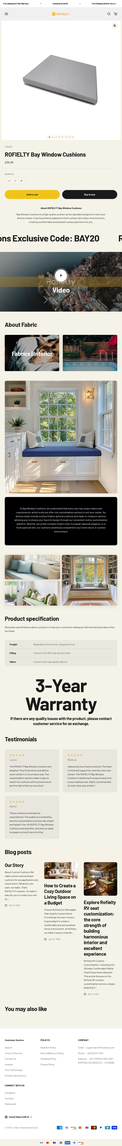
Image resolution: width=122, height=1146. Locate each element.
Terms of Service (13, 1053)
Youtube (9, 1098)
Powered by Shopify (29, 1127)
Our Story (14, 865)
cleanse (9, 1064)
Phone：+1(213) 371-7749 (90, 1053)
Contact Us (10, 1058)
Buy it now (89, 194)
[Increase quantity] (21, 180)
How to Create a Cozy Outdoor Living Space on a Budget (60, 894)
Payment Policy (48, 1047)
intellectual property (15, 1075)
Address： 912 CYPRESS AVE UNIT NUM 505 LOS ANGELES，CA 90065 (96, 1060)
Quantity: (9, 173)
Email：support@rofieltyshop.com (96, 1047)
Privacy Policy (47, 1064)
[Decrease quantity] (9, 180)
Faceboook (10, 1103)
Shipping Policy (48, 1058)
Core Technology (13, 1069)
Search (8, 1047)
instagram (10, 1092)
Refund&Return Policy (52, 1053)
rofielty (8, 146)
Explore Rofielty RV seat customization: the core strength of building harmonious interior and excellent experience (100, 928)
